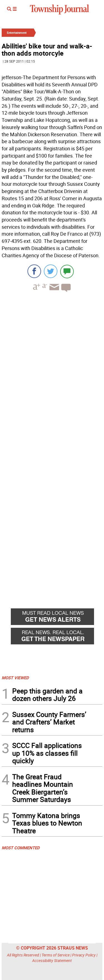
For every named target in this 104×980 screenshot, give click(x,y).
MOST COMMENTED (21, 847)
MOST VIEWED (15, 677)
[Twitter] (50, 271)
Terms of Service (56, 955)
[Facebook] (34, 271)
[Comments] (67, 271)
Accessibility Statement (52, 960)
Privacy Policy (84, 955)
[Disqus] (52, 372)
